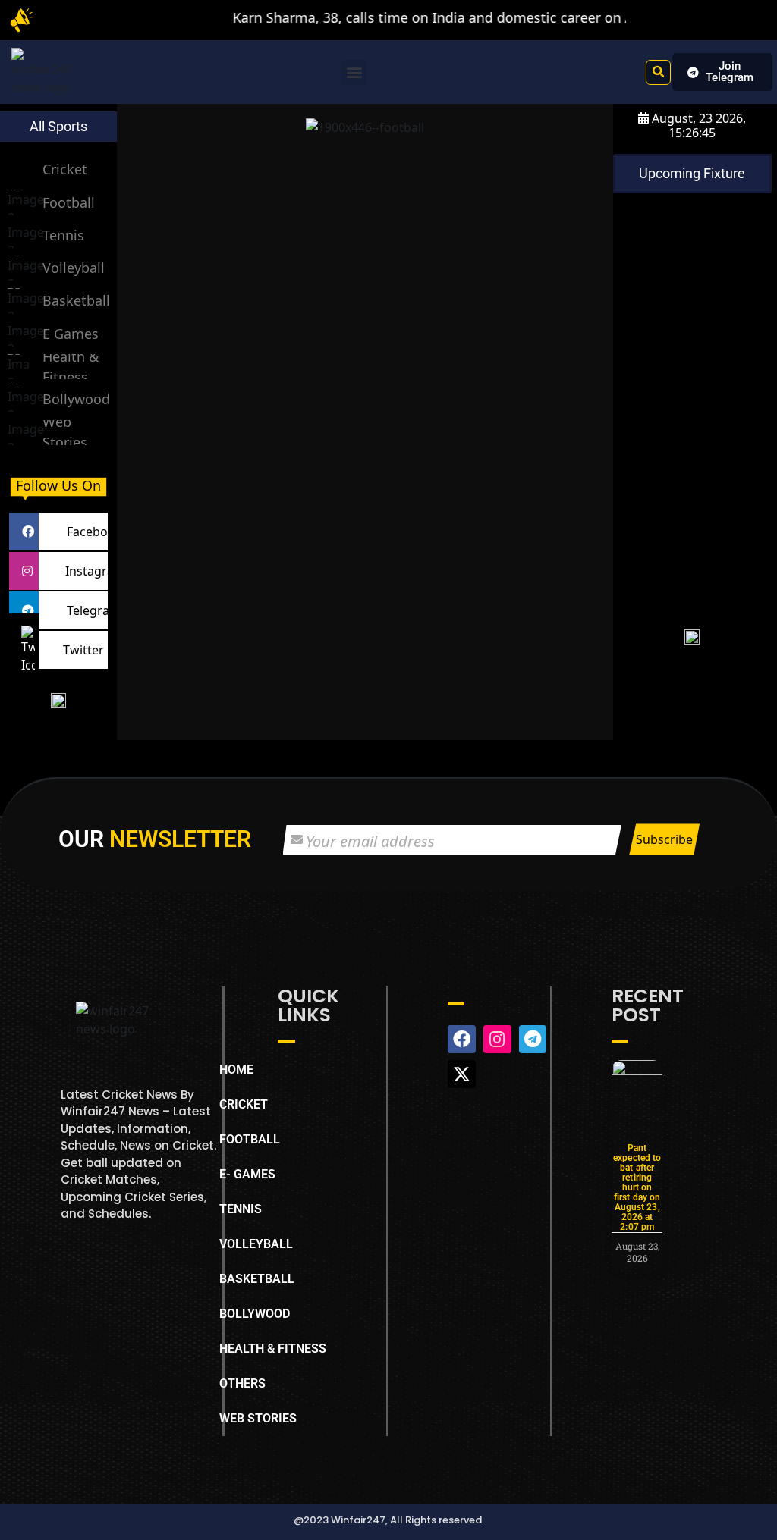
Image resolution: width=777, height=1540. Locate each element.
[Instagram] (24, 571)
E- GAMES (247, 1174)
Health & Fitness (70, 366)
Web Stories (64, 431)
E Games (70, 334)
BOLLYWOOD (254, 1313)
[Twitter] (24, 649)
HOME (236, 1069)
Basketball (76, 300)
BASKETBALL (256, 1279)
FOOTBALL (249, 1139)
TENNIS (240, 1209)
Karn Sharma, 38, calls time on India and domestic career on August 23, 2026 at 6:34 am (477, 17)
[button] (353, 72)
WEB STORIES (258, 1418)
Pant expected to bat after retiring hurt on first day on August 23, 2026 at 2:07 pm (637, 1187)
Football (68, 202)
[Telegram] (24, 610)
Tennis (63, 235)
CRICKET (243, 1104)
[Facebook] (24, 531)
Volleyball (73, 268)
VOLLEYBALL (256, 1244)
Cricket (64, 169)
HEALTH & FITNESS (272, 1348)
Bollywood (76, 399)
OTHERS (242, 1383)
